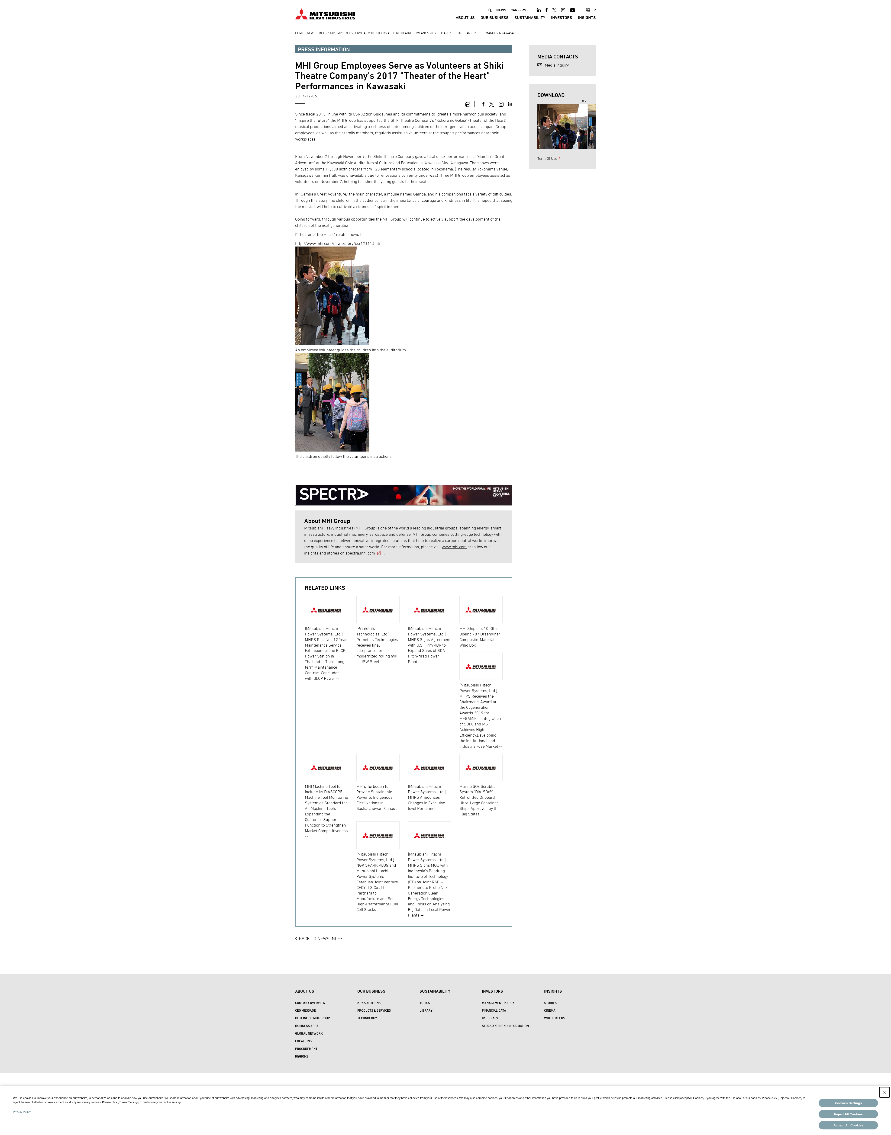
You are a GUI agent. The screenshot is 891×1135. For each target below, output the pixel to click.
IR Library (490, 1018)
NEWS (501, 10)
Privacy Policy (22, 1111)
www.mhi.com (454, 546)
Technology (367, 1018)
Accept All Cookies (848, 1125)
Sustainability (529, 17)
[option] (330, 638)
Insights (587, 17)
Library (426, 1010)
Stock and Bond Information (505, 1026)
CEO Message (305, 1010)
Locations (303, 1041)
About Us (465, 17)
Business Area (307, 1026)
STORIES (550, 1003)
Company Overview (310, 1003)
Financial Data (494, 1010)
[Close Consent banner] (884, 1092)
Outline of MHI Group (312, 1018)
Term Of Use (547, 158)
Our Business (495, 17)
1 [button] (583, 101)
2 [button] (585, 101)
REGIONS (301, 1056)
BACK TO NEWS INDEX (321, 938)
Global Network (309, 1033)
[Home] (325, 13)
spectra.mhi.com (360, 553)
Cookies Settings (848, 1103)
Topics (425, 1003)
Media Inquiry (557, 65)
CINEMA (549, 1010)
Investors (561, 17)
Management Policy (498, 1003)
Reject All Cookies (848, 1114)
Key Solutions (369, 1003)
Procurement (306, 1049)
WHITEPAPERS (554, 1018)
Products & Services (374, 1010)
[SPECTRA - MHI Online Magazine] (403, 491)
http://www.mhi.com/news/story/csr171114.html (339, 243)
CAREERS (518, 10)
